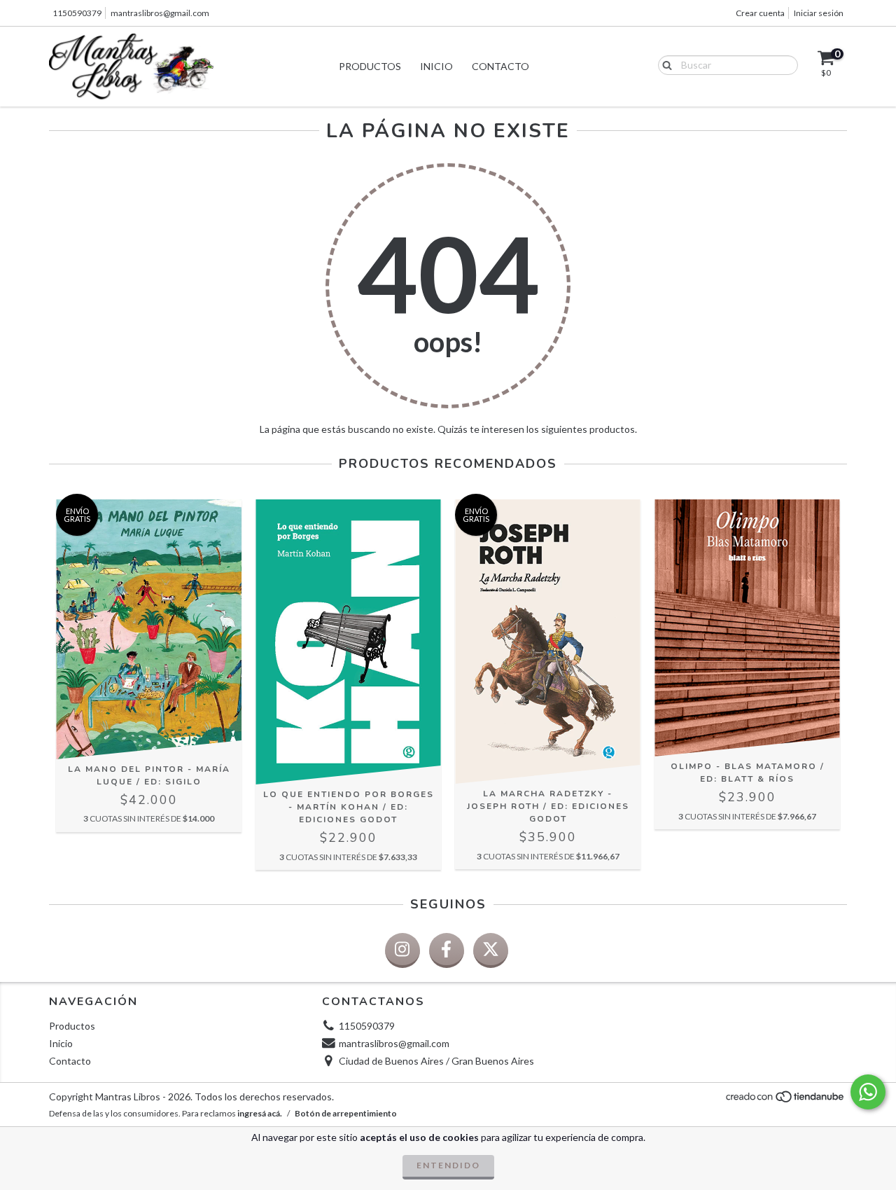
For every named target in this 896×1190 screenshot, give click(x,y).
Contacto (500, 66)
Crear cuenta (760, 13)
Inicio (436, 66)
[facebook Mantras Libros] (446, 950)
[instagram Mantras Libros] (402, 950)
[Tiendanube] (785, 1100)
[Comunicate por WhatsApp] (868, 1091)
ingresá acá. (259, 1113)
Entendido (448, 1165)
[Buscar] (664, 64)
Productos (370, 66)
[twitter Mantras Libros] (490, 950)
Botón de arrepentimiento (346, 1113)
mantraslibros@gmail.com (160, 13)
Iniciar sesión (819, 13)
